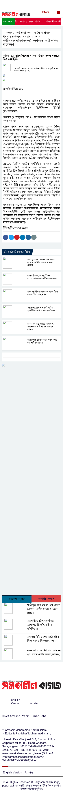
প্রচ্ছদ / (10, 33)
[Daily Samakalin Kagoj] (31, 684)
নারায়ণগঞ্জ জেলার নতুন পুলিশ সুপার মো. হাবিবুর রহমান (42, 341)
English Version (15, 701)
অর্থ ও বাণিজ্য (23, 33)
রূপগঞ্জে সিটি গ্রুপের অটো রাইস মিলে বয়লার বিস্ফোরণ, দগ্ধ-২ (42, 293)
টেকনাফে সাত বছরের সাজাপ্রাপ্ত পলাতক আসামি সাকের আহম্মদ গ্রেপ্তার (40, 326)
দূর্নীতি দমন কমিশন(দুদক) (17, 41)
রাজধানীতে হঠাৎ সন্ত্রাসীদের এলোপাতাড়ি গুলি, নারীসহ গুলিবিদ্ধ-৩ (42, 277)
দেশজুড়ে (38, 41)
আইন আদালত (42, 33)
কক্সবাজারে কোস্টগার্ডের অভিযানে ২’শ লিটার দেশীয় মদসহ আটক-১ (41, 309)
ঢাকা (38, 37)
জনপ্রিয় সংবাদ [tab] (46, 599)
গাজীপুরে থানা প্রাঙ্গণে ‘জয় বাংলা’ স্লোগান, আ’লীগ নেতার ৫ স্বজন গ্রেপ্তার (41, 262)
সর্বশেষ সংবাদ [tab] (17, 599)
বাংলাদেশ (8, 45)
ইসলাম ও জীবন (11, 37)
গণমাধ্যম (28, 37)
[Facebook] (5, 237)
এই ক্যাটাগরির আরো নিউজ (16, 252)
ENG (45, 12)
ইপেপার (34, 703)
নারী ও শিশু (51, 41)
